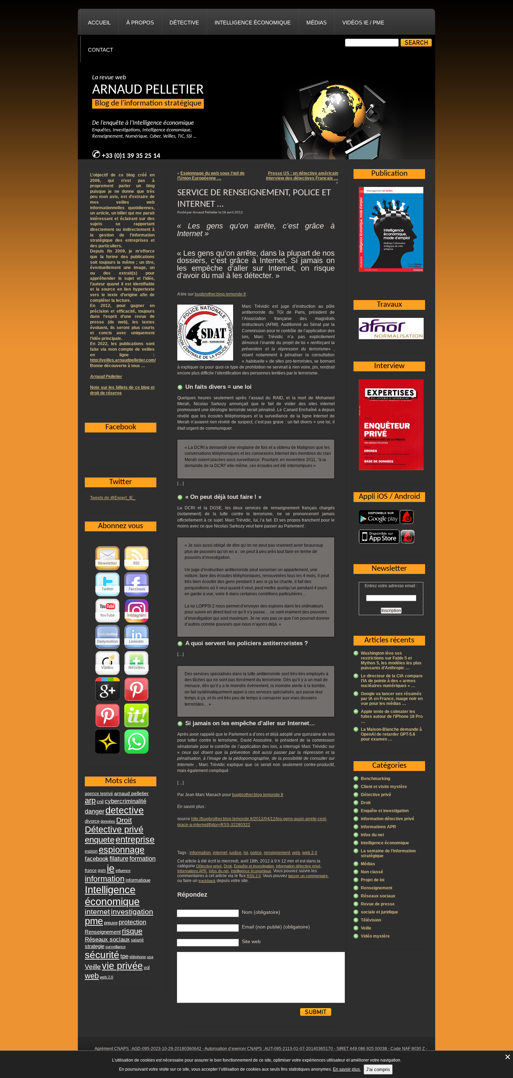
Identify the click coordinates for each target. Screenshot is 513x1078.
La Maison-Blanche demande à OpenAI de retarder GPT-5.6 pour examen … (391, 734)
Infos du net (219, 871)
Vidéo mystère (375, 936)
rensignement (277, 852)
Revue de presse (378, 904)
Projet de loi (372, 879)
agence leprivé (99, 793)
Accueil (99, 23)
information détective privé (298, 866)
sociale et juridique (379, 912)
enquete (99, 839)
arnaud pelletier (131, 793)
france (91, 870)
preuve (111, 922)
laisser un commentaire (308, 876)
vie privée (122, 966)
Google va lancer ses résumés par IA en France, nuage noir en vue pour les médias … (392, 698)
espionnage (121, 849)
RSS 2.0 (254, 876)
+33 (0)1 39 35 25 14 (131, 156)
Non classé (372, 871)
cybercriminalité (125, 800)
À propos (140, 23)
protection (132, 922)
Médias (316, 23)
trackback (207, 881)
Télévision (371, 920)
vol (147, 967)
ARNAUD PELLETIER (148, 90)
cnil (100, 801)
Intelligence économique (253, 23)
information (200, 852)
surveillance (115, 947)
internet (220, 852)
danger (94, 811)
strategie (94, 946)
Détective (184, 23)
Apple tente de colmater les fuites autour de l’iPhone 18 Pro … (392, 716)
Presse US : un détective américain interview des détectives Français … (302, 176)
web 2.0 (309, 852)
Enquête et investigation (254, 866)
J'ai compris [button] (378, 1069)
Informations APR (192, 871)
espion (91, 851)
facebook (97, 858)
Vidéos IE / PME (363, 23)
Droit (228, 866)
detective (124, 810)
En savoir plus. (347, 1069)
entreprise (135, 839)
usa (150, 957)
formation (142, 858)
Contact (100, 50)
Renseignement (376, 888)
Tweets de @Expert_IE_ (112, 497)
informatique (138, 880)
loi (246, 852)
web (296, 852)
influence (123, 870)
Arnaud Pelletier (106, 376)
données (108, 821)
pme (94, 921)
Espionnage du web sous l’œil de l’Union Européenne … (211, 176)
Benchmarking (375, 778)
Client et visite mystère (384, 786)
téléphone (137, 957)
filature (119, 858)
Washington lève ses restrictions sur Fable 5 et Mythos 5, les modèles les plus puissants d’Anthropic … (391, 660)
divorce (92, 821)
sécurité (102, 954)
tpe (124, 956)
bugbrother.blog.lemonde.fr (220, 294)
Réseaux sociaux (378, 896)
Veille (366, 928)
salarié (137, 940)
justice (235, 852)
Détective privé (209, 866)
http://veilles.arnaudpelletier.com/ (123, 360)
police (256, 852)
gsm (102, 870)
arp (90, 800)
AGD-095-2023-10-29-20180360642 (166, 1048)
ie (110, 868)
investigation (132, 912)
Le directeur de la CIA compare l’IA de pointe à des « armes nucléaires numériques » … (392, 680)
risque (132, 931)
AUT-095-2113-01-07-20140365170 (299, 1048)
